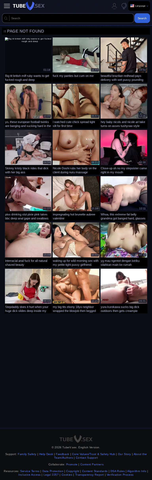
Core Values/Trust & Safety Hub (93, 454)
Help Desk (46, 454)
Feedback (62, 454)
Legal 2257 (51, 474)
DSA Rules (117, 471)
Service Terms (30, 471)
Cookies (67, 474)
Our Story (124, 454)
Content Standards (95, 471)
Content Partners (92, 464)
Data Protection (53, 471)
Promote (72, 464)
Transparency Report (89, 474)
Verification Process (120, 474)
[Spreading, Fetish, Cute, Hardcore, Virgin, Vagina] (76, 105)
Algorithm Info (136, 471)
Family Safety (27, 454)
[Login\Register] (114, 6)
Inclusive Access (29, 474)
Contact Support (87, 457)
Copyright (72, 471)
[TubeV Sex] (29, 6)
